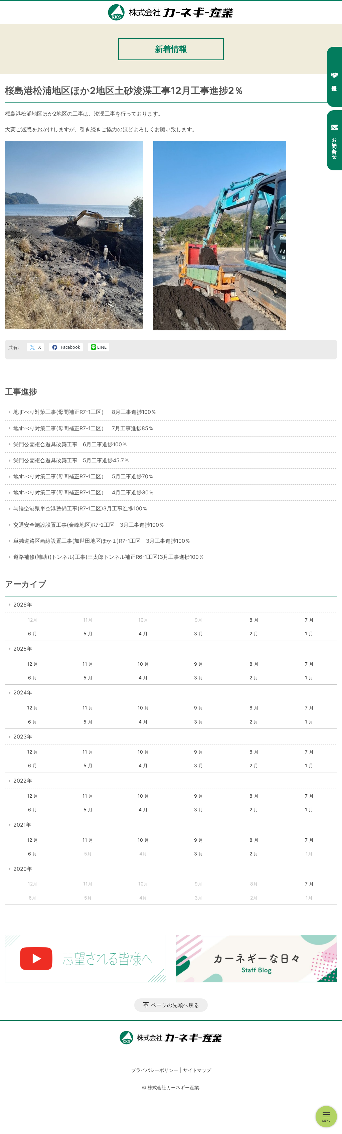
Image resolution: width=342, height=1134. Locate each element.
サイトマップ (197, 1070)
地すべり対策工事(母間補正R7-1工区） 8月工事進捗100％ (84, 412)
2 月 (253, 633)
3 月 (198, 633)
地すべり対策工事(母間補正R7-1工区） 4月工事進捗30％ (83, 492)
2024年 (22, 692)
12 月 (32, 664)
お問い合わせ (334, 145)
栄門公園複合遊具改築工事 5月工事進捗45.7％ (71, 460)
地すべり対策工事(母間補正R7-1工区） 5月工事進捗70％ (83, 476)
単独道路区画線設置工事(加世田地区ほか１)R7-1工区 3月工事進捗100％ (101, 540)
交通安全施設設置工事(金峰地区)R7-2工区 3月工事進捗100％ (88, 524)
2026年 (22, 604)
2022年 (22, 780)
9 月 (198, 664)
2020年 (22, 868)
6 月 (32, 633)
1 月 (309, 633)
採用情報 (334, 77)
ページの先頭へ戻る (175, 1005)
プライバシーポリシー (154, 1070)
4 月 (143, 633)
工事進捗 (21, 391)
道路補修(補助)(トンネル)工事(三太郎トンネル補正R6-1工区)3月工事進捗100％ (108, 556)
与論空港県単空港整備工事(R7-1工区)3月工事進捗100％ (80, 508)
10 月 (143, 664)
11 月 (87, 664)
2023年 (22, 736)
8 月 (254, 620)
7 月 (309, 620)
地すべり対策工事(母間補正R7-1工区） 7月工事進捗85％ (83, 428)
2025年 (22, 648)
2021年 (22, 824)
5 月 (88, 633)
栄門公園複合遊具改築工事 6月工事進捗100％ (70, 444)
